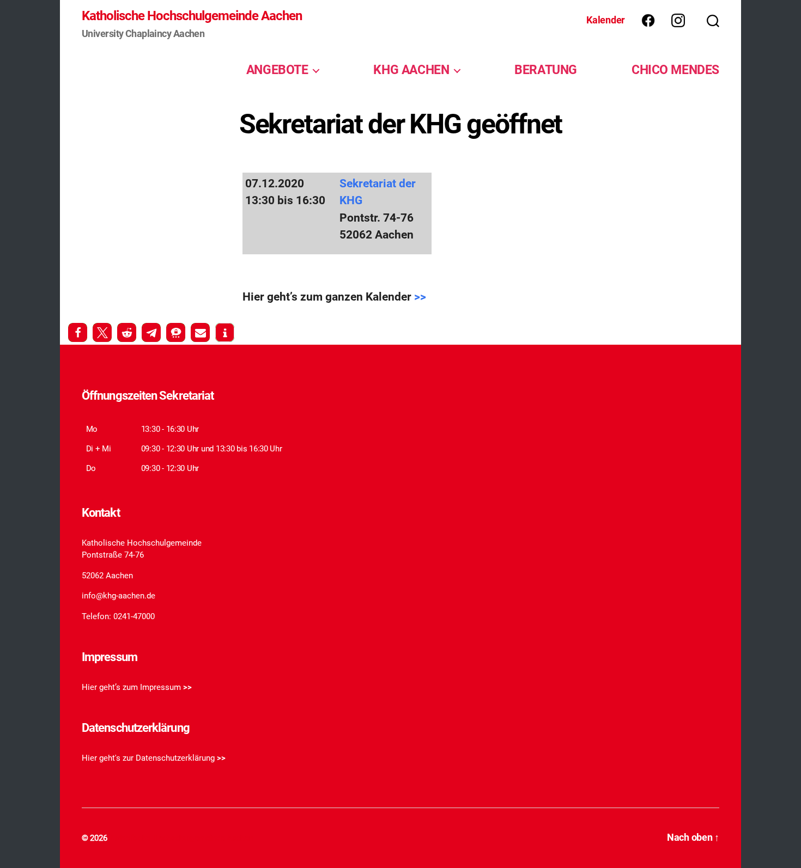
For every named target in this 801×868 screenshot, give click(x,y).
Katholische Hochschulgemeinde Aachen (192, 15)
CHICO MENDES (675, 70)
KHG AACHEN (411, 70)
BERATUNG (545, 70)
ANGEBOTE (277, 70)
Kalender (605, 20)
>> (420, 296)
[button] (77, 332)
